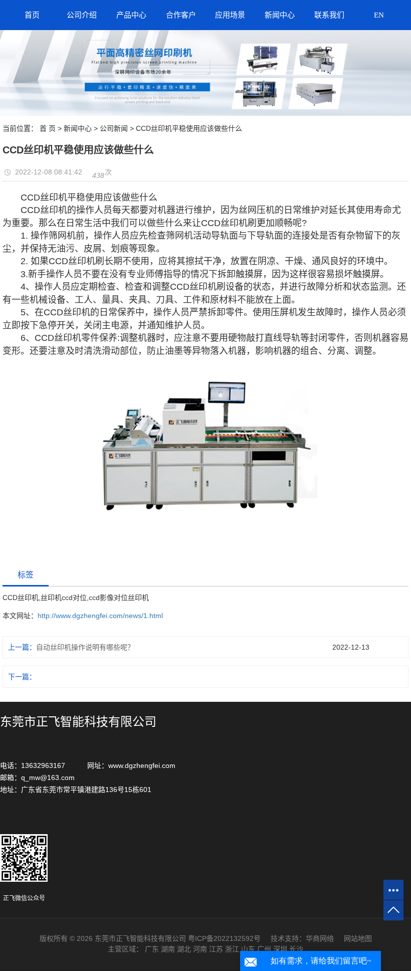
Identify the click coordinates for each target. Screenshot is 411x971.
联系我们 (329, 15)
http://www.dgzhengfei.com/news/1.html (100, 616)
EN (379, 15)
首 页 (48, 128)
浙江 (232, 949)
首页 (32, 15)
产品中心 (131, 15)
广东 (152, 949)
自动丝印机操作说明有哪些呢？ (85, 647)
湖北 (184, 949)
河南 (200, 949)
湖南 (168, 949)
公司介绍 (82, 15)
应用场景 (230, 15)
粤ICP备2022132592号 (224, 938)
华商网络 (320, 938)
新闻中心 (280, 15)
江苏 (216, 949)
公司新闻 (114, 128)
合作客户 (181, 15)
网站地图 (358, 938)
